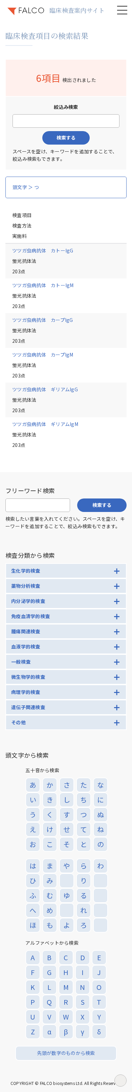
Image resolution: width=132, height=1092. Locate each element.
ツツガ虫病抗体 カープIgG (42, 319)
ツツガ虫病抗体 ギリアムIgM (45, 424)
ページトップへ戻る (120, 1080)
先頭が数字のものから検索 (66, 1053)
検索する (66, 137)
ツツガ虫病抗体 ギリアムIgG (45, 389)
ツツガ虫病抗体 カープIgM (42, 354)
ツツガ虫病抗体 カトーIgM (43, 285)
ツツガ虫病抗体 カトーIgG (42, 250)
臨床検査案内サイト (77, 10)
